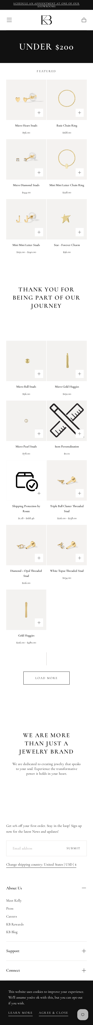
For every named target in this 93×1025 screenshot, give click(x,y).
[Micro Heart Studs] (26, 100)
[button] (9, 20)
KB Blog (12, 932)
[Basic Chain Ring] (67, 100)
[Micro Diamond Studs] (26, 159)
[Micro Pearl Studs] (26, 421)
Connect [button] (13, 970)
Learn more (20, 1013)
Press (9, 908)
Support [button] (13, 950)
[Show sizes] (39, 113)
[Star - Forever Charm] (67, 219)
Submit (73, 848)
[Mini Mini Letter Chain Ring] (67, 159)
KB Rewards (15, 924)
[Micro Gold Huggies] (67, 361)
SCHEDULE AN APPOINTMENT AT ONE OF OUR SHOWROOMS (46, 5)
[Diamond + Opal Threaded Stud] (26, 545)
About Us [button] (14, 888)
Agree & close (53, 1013)
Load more (46, 678)
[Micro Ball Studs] (26, 361)
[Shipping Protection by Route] (26, 480)
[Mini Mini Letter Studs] (26, 219)
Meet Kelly (14, 900)
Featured (46, 71)
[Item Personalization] (67, 421)
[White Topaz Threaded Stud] (67, 545)
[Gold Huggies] (26, 610)
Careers (11, 916)
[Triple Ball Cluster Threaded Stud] (67, 480)
